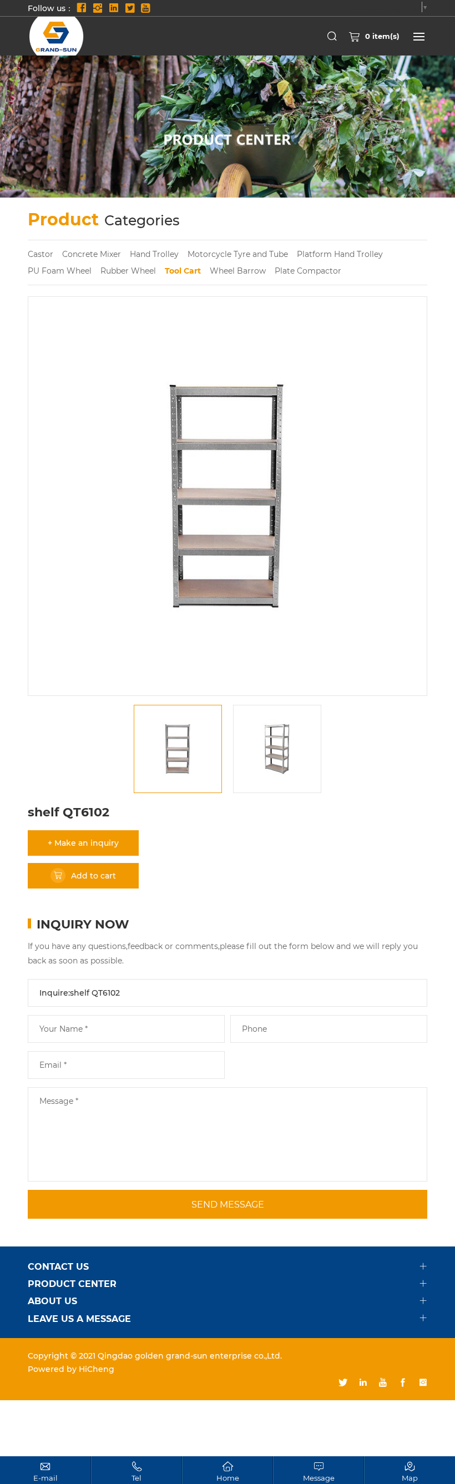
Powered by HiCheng (71, 1369)
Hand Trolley (154, 254)
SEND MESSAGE (227, 1204)
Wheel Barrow (238, 270)
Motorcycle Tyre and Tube (238, 254)
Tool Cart (183, 270)
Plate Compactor (308, 270)
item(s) (382, 36)
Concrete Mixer (91, 254)
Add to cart (93, 875)
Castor (40, 254)
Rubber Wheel (128, 270)
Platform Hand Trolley (340, 254)
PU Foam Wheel (60, 270)
